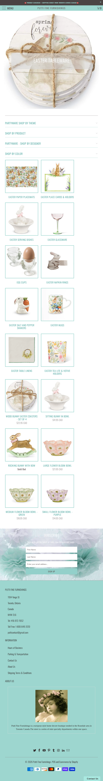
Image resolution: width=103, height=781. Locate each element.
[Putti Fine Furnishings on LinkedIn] (63, 750)
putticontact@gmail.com (18, 632)
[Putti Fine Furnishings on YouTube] (44, 750)
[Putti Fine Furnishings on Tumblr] (54, 750)
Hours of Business (15, 647)
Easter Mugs (57, 307)
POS (53, 762)
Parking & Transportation (18, 654)
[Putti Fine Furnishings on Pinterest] (49, 750)
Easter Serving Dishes (21, 221)
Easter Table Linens (21, 353)
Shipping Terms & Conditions (20, 673)
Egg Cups (21, 264)
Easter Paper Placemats (21, 179)
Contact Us (12, 660)
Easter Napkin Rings (57, 264)
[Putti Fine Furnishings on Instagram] (59, 750)
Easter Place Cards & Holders (57, 179)
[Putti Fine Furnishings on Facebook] (39, 750)
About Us (11, 666)
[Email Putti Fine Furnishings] (68, 750)
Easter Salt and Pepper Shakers (21, 309)
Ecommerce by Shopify (68, 762)
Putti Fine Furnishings (52, 8)
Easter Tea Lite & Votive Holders (57, 354)
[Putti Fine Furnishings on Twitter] (35, 750)
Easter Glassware (57, 221)
